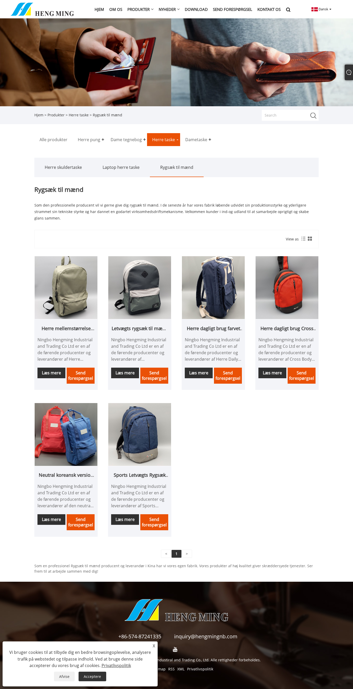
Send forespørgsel (80, 375)
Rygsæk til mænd (176, 167)
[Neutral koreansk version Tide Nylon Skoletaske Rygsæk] (66, 433)
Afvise (64, 676)
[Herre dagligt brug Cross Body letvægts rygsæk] (287, 287)
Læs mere (51, 373)
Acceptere (92, 676)
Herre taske (79, 114)
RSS (171, 669)
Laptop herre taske (121, 167)
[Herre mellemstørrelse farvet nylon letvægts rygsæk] (66, 287)
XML (181, 669)
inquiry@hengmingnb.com (205, 636)
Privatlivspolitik (200, 669)
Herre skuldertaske (63, 167)
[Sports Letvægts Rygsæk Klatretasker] (139, 433)
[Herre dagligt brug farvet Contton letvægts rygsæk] (213, 287)
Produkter (56, 114)
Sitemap (158, 669)
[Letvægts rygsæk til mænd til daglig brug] (139, 287)
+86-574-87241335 (139, 636)
